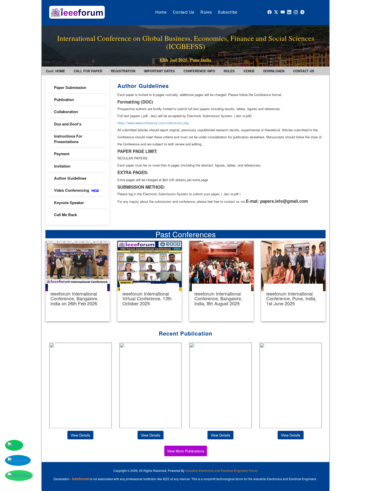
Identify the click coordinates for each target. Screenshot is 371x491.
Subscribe (227, 12)
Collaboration (66, 111)
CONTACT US (303, 71)
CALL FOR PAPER (88, 71)
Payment (61, 153)
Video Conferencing (72, 190)
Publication (64, 99)
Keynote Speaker (69, 202)
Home (161, 12)
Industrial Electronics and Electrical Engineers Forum (221, 470)
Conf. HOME (55, 71)
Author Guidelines (70, 178)
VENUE (249, 71)
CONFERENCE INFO (199, 71)
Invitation (62, 166)
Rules (206, 12)
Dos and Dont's (67, 124)
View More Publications (185, 450)
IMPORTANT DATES (159, 71)
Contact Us (183, 12)
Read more (77, 281)
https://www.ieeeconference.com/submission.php (153, 122)
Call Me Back (65, 214)
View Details (80, 435)
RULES (229, 71)
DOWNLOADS (274, 71)
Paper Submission (70, 87)
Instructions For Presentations (68, 138)
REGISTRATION (123, 71)
